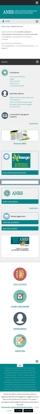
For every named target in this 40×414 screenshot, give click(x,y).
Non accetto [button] (28, 411)
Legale (12, 79)
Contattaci (20, 351)
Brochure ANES (20, 143)
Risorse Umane (15, 81)
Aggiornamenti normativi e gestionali (21, 97)
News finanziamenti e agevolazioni (21, 102)
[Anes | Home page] (20, 12)
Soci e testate (20, 284)
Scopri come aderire (10, 201)
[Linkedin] (37, 62)
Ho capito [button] (18, 411)
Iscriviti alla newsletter (11, 222)
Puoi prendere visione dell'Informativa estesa (16, 407)
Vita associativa (15, 107)
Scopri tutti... (33, 123)
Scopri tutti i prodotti (10, 228)
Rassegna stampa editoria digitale (21, 104)
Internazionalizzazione (17, 86)
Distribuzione (14, 83)
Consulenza (14, 72)
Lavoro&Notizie (15, 100)
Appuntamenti (20, 328)
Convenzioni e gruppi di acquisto (19, 115)
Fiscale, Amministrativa (17, 77)
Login (7, 21)
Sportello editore (17, 93)
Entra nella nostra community (14, 172)
